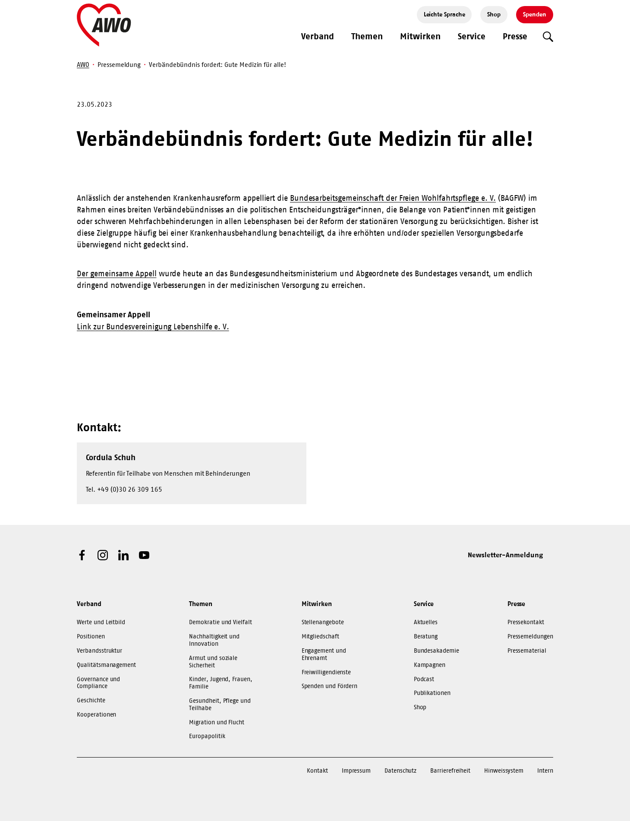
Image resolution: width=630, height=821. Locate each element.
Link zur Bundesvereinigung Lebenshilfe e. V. (153, 326)
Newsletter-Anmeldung (505, 555)
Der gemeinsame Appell (116, 273)
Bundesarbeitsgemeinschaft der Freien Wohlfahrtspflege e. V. (393, 198)
